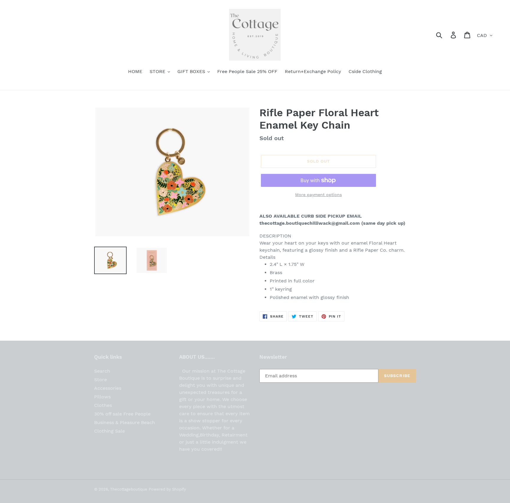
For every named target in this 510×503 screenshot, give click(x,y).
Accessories (107, 388)
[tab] (337, 236)
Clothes (103, 405)
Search (102, 371)
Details (267, 257)
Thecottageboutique (128, 489)
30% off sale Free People (122, 414)
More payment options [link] (318, 194)
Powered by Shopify (167, 489)
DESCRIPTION (275, 236)
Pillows (102, 397)
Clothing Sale (109, 431)
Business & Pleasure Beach (124, 422)
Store (100, 379)
